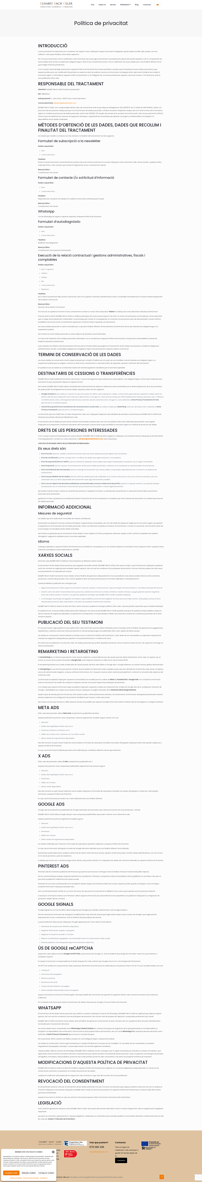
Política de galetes (16, 1178)
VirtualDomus (75, 1177)
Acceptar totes (11, 1173)
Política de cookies (115, 1177)
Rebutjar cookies (29, 1173)
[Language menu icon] (158, 5)
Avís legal (85, 1177)
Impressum (43, 1178)
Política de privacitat (98, 1177)
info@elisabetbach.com (98, 1152)
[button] (53, 1152)
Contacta (121, 1160)
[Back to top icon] (161, 1177)
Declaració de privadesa (31, 1178)
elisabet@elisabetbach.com (65, 103)
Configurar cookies (46, 1173)
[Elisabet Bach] (56, 4)
